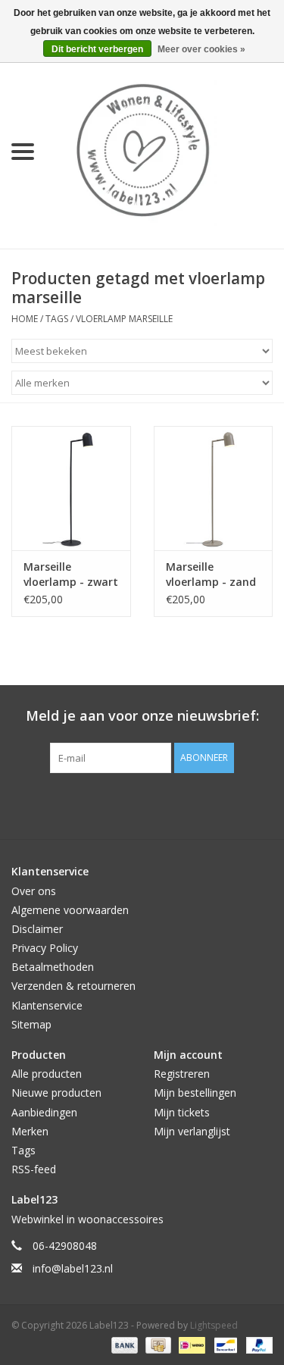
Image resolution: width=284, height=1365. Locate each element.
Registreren (182, 1073)
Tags (56, 318)
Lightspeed (214, 1325)
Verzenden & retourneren (73, 985)
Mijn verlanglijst (192, 1131)
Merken (29, 1131)
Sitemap (31, 1024)
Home (24, 318)
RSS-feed (33, 1169)
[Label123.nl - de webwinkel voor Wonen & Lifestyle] (165, 150)
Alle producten (46, 1073)
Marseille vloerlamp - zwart (70, 574)
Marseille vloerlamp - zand (211, 574)
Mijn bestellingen (195, 1092)
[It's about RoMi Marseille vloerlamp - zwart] (71, 488)
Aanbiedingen (44, 1112)
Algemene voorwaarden (70, 910)
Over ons (33, 891)
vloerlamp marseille (124, 318)
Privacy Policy (44, 948)
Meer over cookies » (201, 49)
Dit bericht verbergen (97, 49)
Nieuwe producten (56, 1092)
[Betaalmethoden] (123, 1344)
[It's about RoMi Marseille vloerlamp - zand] (213, 488)
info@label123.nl (73, 1268)
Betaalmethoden (52, 967)
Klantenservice (47, 1005)
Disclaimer (37, 929)
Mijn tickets (182, 1112)
